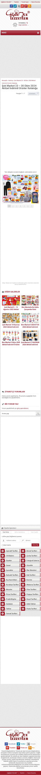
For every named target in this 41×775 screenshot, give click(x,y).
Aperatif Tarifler (12, 551)
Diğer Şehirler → (24, 25)
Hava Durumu (35, 2)
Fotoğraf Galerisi (33, 560)
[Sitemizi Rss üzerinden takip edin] (29, 6)
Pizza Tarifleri (11, 594)
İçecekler (9, 570)
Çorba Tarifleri (32, 556)
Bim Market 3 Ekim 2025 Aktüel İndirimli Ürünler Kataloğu (11, 344)
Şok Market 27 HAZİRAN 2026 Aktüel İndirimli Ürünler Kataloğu (30, 344)
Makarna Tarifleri (33, 585)
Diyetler (9, 560)
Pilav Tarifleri (31, 589)
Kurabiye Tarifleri (12, 585)
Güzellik (30, 565)
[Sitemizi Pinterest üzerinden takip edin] (26, 6)
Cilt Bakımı (10, 556)
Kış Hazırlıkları (11, 580)
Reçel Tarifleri (32, 599)
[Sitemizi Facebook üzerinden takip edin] (11, 6)
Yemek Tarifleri (11, 613)
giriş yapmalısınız (22, 408)
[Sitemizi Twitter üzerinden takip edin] (15, 6)
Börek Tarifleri (32, 551)
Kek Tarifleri (31, 575)
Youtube (12, 748)
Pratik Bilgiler (11, 599)
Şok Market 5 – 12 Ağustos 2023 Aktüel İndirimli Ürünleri (11, 309)
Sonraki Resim (33, 93)
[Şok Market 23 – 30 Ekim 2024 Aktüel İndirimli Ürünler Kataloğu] (20, 189)
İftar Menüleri (32, 570)
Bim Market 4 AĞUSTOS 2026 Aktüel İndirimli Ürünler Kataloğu (30, 327)
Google (33, 744)
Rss (33, 748)
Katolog (10, 80)
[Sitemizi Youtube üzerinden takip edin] (22, 6)
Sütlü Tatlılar (31, 604)
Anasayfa (4, 80)
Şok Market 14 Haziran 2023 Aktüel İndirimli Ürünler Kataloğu (11, 327)
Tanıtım (16, 2)
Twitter (23, 744)
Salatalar (9, 604)
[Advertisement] (20, 56)
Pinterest (23, 748)
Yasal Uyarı (25, 2)
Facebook (11, 744)
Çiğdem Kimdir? (6, 2)
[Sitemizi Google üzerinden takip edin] (18, 6)
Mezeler (9, 589)
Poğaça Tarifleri (32, 594)
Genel (8, 565)
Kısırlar (29, 580)
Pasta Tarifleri (32, 609)
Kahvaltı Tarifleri (12, 575)
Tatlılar (8, 609)
